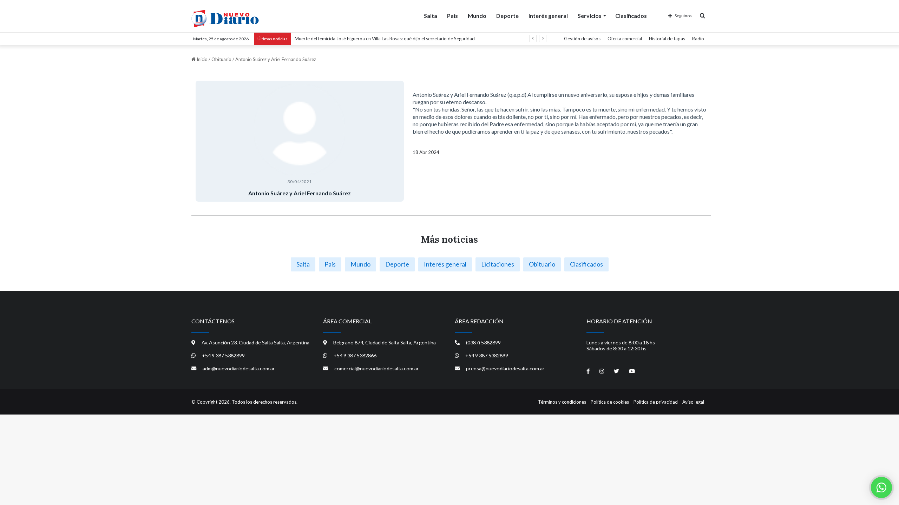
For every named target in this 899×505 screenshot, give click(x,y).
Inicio (202, 59)
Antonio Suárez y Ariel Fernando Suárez (299, 193)
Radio (698, 38)
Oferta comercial (625, 38)
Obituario (221, 59)
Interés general (548, 15)
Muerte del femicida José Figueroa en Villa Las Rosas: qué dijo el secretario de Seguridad (385, 38)
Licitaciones (497, 264)
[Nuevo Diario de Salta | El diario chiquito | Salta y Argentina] (225, 18)
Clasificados (631, 15)
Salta (430, 15)
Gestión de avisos (582, 38)
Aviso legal (693, 402)
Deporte (507, 15)
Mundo (477, 15)
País (452, 15)
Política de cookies (610, 402)
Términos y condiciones (562, 402)
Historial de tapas (667, 38)
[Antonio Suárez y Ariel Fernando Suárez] (299, 129)
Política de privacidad (656, 402)
